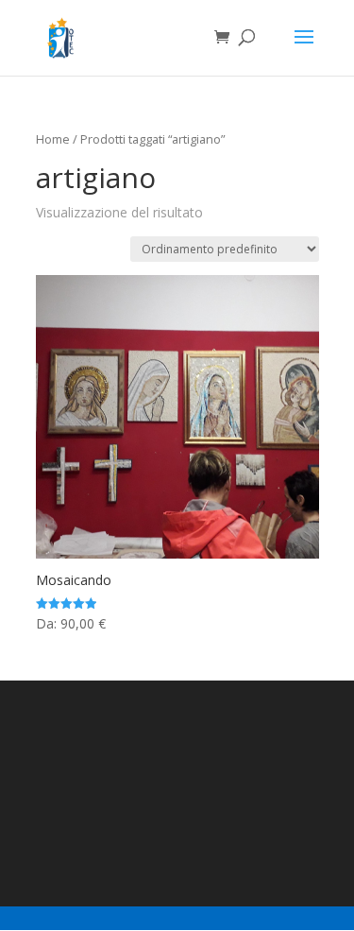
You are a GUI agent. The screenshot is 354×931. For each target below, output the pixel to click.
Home (53, 138)
